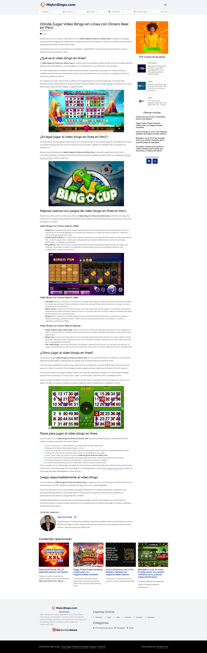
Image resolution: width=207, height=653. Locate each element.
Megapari (99, 617)
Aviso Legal (66, 647)
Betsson (128, 617)
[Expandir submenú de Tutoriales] (122, 11)
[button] (165, 5)
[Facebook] (148, 161)
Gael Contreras (64, 517)
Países (92, 12)
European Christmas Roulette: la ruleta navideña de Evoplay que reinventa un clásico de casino (150, 149)
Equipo (93, 647)
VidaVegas (150, 617)
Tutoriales (115, 12)
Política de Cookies (80, 647)
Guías (44, 34)
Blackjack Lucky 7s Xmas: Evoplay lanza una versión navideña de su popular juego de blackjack (150, 140)
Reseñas (46, 12)
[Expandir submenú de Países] (97, 11)
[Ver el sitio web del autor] (75, 517)
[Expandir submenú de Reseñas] (51, 11)
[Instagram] (155, 161)
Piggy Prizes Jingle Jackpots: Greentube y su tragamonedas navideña (149, 125)
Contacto (102, 647)
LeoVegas (139, 617)
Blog (166, 12)
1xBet (118, 617)
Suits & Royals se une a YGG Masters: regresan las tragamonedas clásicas (151, 133)
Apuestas (69, 12)
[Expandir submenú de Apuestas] (75, 11)
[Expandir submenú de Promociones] (149, 11)
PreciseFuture (162, 647)
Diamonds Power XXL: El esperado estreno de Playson (150, 118)
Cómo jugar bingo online (113, 468)
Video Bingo (107, 84)
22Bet (109, 617)
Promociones (141, 12)
